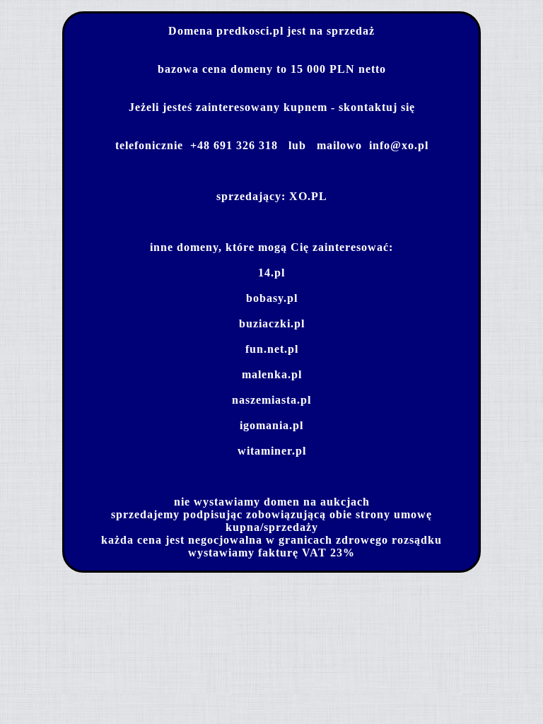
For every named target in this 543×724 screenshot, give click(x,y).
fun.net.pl (271, 349)
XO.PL (308, 196)
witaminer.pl (272, 451)
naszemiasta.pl (271, 400)
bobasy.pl (272, 298)
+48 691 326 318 (234, 145)
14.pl (271, 273)
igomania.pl (271, 425)
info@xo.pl (398, 145)
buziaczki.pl (272, 323)
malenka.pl (272, 374)
